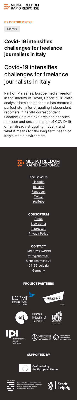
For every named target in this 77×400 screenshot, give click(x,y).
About (38, 219)
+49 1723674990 (38, 251)
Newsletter (38, 223)
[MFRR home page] (21, 6)
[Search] (62, 7)
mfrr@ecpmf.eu (38, 256)
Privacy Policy (38, 233)
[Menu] (70, 7)
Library (12, 29)
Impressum (38, 228)
